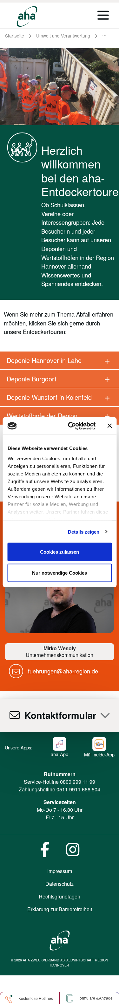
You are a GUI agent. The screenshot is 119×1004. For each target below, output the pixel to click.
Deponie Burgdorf (31, 378)
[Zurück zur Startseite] (27, 16)
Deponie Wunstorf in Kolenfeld (49, 397)
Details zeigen (83, 531)
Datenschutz (59, 883)
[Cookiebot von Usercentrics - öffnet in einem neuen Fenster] (71, 426)
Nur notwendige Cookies (59, 572)
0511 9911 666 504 (78, 789)
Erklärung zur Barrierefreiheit (59, 909)
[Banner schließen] (109, 426)
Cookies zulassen (59, 552)
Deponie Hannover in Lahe (44, 360)
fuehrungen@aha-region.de (63, 671)
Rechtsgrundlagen (59, 896)
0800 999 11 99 (77, 781)
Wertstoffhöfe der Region (42, 415)
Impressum (59, 871)
